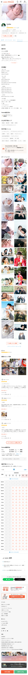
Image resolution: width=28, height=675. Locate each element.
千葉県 (12, 122)
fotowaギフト (4, 606)
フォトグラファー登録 (6, 611)
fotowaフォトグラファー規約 (7, 638)
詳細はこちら (19, 453)
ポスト (20, 579)
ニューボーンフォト (5, 131)
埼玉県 (16, 122)
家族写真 (11, 138)
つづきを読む (13, 62)
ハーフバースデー (5, 138)
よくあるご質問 (4, 623)
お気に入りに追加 (8, 36)
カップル (19, 140)
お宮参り (3, 133)
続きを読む (3, 390)
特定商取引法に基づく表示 (6, 645)
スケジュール (20, 40)
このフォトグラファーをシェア (13, 346)
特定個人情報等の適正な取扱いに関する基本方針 (11, 642)
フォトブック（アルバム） (6, 608)
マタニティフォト (18, 133)
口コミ (14, 40)
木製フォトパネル (5, 610)
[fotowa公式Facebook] (7, 630)
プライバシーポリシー (6, 640)
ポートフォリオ (8, 40)
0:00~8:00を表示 (14, 478)
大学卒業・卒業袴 (13, 140)
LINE (9, 579)
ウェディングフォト (14, 136)
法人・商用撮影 (4, 613)
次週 (25, 469)
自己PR (2, 40)
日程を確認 (7, 671)
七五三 (8, 133)
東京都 (3, 122)
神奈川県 (7, 122)
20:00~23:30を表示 (14, 552)
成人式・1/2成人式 (5, 140)
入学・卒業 (17, 138)
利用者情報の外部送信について (7, 644)
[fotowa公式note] (3, 630)
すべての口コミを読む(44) (14, 442)
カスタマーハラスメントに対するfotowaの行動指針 (12, 649)
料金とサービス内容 (5, 604)
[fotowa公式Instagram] (1, 630)
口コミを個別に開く (5, 394)
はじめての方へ (4, 621)
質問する (20, 671)
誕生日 (12, 133)
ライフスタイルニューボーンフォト (17, 131)
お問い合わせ (4, 625)
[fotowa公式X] (5, 630)
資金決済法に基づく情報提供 (7, 647)
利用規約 (3, 636)
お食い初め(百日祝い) (6, 136)
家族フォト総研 (4, 615)
